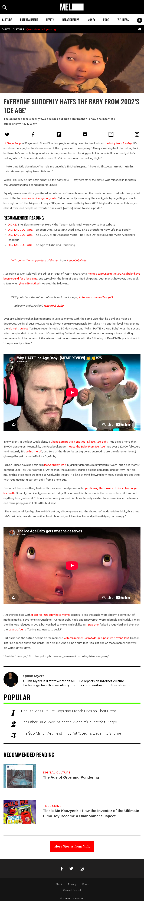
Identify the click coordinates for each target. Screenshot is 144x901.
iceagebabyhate (76, 260)
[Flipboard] (59, 134)
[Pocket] (85, 134)
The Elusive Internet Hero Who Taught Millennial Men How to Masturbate (61, 224)
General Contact (72, 890)
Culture (7, 20)
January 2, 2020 (53, 305)
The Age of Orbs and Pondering (41, 245)
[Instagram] (136, 134)
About (58, 884)
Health (50, 20)
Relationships (70, 20)
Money (91, 20)
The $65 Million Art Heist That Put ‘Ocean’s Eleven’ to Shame (71, 733)
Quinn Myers (33, 29)
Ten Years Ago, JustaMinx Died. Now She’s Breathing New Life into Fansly (69, 229)
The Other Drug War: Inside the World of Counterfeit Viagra (69, 722)
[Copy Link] (110, 134)
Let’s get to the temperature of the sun (35, 260)
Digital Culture (13, 29)
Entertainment (29, 20)
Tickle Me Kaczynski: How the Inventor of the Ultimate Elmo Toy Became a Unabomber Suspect (91, 813)
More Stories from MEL (72, 846)
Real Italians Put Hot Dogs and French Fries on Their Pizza (68, 711)
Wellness (123, 20)
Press (85, 884)
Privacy (72, 884)
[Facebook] (33, 134)
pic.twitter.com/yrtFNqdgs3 (95, 297)
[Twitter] (7, 134)
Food (106, 20)
